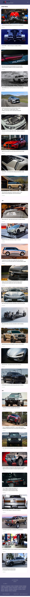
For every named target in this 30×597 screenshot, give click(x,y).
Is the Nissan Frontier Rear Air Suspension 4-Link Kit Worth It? (13, 529)
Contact (14, 581)
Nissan (7, 590)
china (11, 587)
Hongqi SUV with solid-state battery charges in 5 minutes (11, 239)
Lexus (7, 589)
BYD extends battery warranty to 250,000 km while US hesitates (12, 323)
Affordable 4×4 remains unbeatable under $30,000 (11, 407)
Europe (15, 590)
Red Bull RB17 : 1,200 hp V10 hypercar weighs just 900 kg (11, 45)
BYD (2, 587)
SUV (11, 590)
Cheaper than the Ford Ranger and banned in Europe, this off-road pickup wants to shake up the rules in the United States (12, 282)
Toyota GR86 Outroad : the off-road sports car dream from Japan (12, 87)
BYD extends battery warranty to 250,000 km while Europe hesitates (13, 303)
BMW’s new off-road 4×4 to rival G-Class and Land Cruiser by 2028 (13, 151)
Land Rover (15, 587)
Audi (24, 589)
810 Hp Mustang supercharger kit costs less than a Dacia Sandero (12, 25)
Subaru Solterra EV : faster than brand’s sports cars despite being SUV (13, 219)
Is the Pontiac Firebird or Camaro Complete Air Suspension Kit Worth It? (14, 549)
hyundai (16, 589)
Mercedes (6, 587)
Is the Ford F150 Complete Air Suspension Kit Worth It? (12, 510)
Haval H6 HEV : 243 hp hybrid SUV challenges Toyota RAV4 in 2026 (13, 171)
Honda (20, 589)
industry (11, 589)
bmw (20, 587)
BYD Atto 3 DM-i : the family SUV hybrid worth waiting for (11, 364)
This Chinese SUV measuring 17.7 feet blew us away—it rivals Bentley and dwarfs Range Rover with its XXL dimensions (12, 193)
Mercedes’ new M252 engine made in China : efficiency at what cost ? (13, 130)
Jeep (3, 590)
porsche (24, 587)
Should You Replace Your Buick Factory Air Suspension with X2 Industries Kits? (9, 569)
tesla (3, 589)
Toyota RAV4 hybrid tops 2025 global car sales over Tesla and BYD (13, 344)
